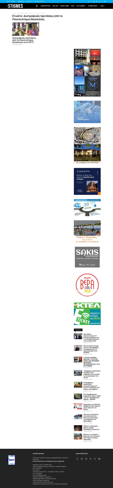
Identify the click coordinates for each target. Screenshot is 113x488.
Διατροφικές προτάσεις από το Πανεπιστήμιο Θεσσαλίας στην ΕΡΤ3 (24, 40)
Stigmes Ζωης (92, 6)
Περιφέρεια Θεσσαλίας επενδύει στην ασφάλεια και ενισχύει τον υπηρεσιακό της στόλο (92, 374)
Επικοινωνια (21, 1)
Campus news (16, 35)
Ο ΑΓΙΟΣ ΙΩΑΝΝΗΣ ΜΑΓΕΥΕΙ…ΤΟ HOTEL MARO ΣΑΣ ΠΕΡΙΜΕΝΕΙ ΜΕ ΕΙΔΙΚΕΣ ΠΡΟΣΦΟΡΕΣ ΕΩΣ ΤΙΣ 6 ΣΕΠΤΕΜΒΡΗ (91, 362)
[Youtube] (105, 1)
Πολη (72, 6)
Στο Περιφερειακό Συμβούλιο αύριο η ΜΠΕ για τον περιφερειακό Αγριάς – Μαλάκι (92, 396)
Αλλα (102, 6)
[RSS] (99, 1)
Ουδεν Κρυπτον (45, 6)
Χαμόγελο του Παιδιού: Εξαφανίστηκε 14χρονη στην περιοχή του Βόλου (91, 406)
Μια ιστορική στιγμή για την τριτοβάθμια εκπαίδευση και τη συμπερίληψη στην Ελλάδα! (91, 349)
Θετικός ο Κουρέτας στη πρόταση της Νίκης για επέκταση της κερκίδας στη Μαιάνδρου (91, 417)
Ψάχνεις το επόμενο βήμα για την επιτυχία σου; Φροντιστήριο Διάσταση (91, 436)
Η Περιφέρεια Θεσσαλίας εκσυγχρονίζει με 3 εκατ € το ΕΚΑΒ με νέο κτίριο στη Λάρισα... (91, 386)
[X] (102, 1)
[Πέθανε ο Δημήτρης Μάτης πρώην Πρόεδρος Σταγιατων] (78, 428)
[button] (89, 1)
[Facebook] (91, 1)
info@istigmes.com (41, 475)
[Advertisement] (87, 34)
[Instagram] (94, 1)
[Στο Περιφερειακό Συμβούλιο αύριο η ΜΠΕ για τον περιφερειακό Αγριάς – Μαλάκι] (78, 396)
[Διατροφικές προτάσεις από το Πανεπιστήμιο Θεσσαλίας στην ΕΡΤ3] (25, 29)
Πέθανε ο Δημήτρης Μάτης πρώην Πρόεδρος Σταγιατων (91, 427)
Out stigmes (81, 6)
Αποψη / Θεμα (64, 6)
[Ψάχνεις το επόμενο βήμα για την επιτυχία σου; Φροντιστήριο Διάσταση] (78, 436)
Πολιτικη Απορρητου (39, 1)
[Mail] (96, 1)
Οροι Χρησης (29, 1)
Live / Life (55, 6)
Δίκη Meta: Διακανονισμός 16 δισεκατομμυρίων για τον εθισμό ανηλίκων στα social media (91, 337)
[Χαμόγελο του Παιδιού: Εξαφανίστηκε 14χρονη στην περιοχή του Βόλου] (78, 406)
